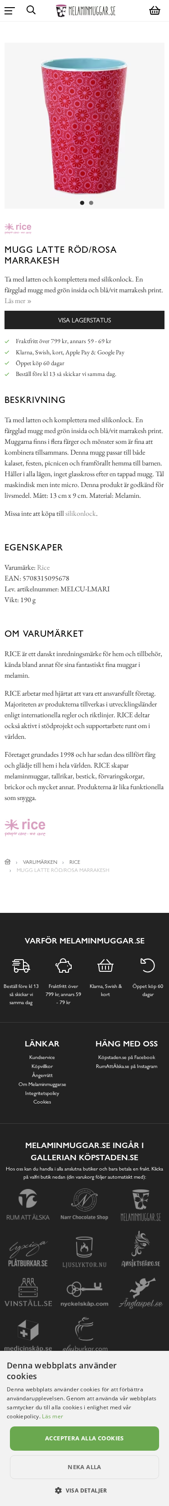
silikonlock (80, 513)
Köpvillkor (42, 1066)
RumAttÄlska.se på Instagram (126, 1066)
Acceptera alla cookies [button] (84, 1438)
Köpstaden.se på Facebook (126, 1057)
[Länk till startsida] (8, 862)
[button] (84, 1490)
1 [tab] (82, 203)
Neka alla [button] (84, 1467)
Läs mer (52, 1416)
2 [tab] (91, 203)
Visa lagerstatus (84, 320)
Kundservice (42, 1057)
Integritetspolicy (42, 1093)
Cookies (42, 1102)
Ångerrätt (42, 1075)
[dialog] (84, 1428)
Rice (43, 567)
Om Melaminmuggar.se (42, 1084)
